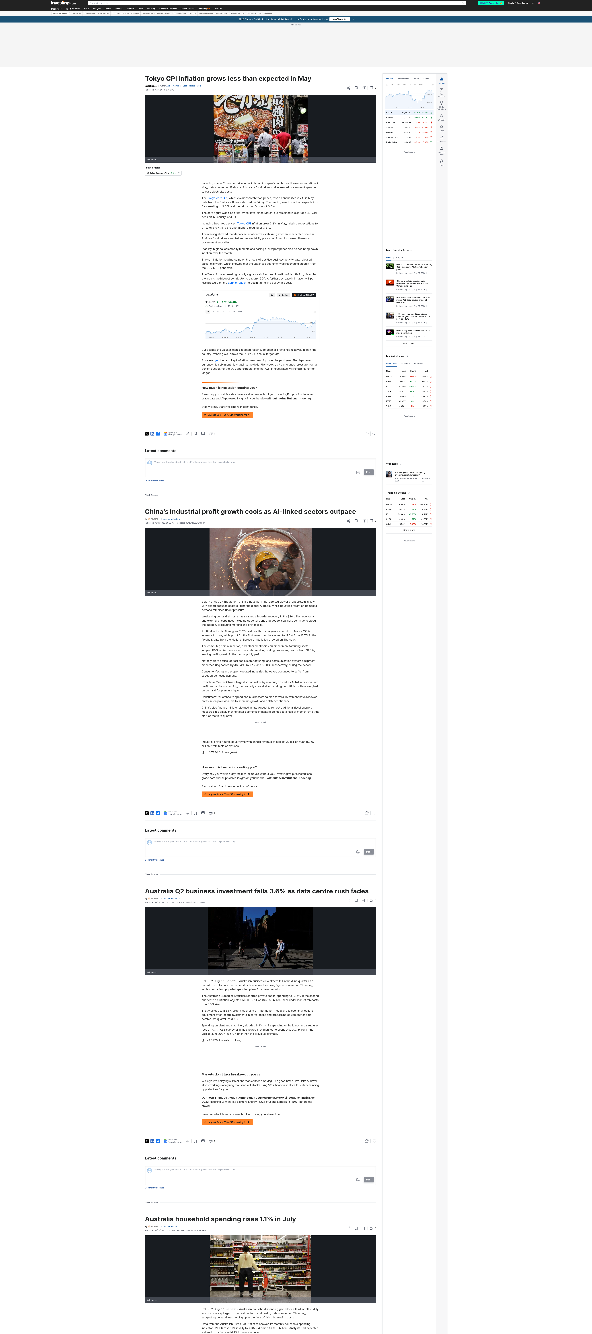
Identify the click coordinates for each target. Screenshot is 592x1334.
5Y (234, 267)
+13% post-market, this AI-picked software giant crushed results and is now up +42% (413, 271)
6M (223, 267)
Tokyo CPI (244, 179)
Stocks (426, 34)
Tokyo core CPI (217, 153)
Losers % (418, 319)
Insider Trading (163, 13)
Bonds (416, 34)
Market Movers (395, 311)
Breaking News (60, 13)
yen (217, 315)
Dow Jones (391, 78)
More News (408, 299)
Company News (179, 13)
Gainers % (405, 319)
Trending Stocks (396, 448)
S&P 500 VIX (392, 93)
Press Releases (265, 13)
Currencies (76, 13)
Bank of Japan (237, 238)
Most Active (391, 319)
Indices (389, 34)
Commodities (89, 13)
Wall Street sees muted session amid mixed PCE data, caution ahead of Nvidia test (413, 255)
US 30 (389, 68)
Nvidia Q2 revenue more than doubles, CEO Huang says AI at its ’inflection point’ (414, 222)
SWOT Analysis (222, 13)
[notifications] (533, 2)
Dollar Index (391, 98)
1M (218, 267)
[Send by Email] (203, 389)
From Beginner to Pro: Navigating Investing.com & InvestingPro (410, 429)
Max (240, 267)
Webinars (392, 419)
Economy (135, 13)
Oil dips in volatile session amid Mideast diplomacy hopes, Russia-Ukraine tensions (412, 239)
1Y (229, 267)
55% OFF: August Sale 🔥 (491, 3)
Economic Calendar (168, 9)
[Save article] (356, 43)
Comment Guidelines (154, 436)
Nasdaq (389, 88)
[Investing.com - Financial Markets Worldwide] (63, 3)
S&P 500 (390, 83)
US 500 (389, 73)
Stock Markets (103, 13)
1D (208, 267)
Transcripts (251, 13)
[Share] (348, 43)
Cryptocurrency (148, 13)
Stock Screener (187, 9)
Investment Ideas (206, 13)
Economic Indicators (120, 13)
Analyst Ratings (237, 13)
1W (213, 267)
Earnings (192, 13)
